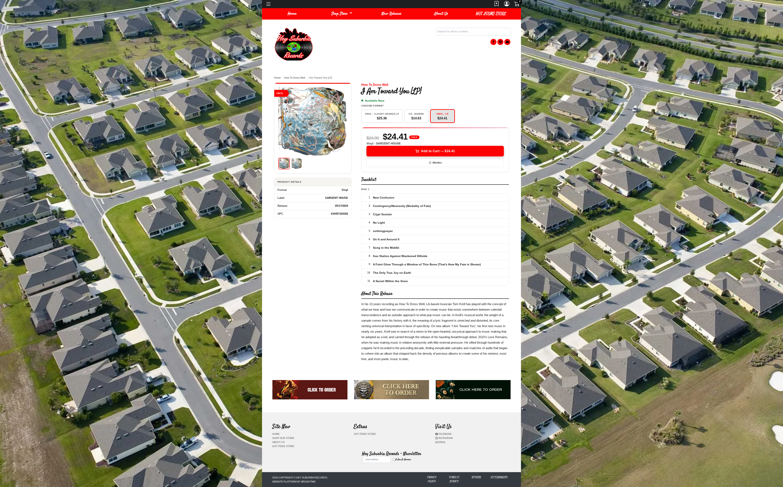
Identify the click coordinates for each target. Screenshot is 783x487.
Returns (476, 477)
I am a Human (403, 459)
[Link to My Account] (507, 4)
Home (277, 77)
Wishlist (437, 162)
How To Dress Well (294, 77)
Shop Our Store (283, 438)
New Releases (391, 14)
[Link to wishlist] (497, 4)
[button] (341, 14)
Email (442, 442)
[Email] (507, 41)
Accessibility (499, 477)
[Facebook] (493, 41)
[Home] (293, 43)
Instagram (445, 438)
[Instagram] (500, 41)
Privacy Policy (431, 479)
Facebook (445, 434)
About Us (441, 14)
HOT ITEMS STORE (491, 14)
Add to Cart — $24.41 (438, 151)
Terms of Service (454, 479)
